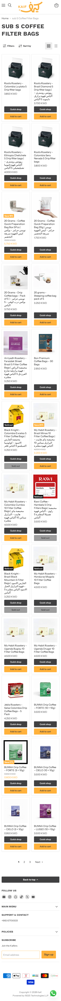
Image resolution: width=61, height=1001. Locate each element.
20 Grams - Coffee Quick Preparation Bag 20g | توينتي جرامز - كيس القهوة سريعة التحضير (44, 227)
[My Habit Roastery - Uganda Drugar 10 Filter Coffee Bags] (45, 630)
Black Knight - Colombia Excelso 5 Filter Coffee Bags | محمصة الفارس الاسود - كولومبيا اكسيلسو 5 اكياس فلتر (15, 437)
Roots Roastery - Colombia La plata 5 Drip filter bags (15, 86)
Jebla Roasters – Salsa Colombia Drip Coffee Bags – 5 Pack (15, 709)
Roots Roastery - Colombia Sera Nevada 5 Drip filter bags (45, 157)
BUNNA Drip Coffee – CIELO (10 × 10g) (45, 769)
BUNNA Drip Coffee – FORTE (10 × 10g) (45, 706)
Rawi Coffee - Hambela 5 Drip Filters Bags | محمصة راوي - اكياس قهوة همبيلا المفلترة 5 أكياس (45, 509)
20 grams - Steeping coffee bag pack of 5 (45, 295)
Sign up (48, 954)
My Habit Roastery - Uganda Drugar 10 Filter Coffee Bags (45, 648)
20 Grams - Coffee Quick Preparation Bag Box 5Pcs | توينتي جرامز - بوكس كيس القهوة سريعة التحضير (15, 228)
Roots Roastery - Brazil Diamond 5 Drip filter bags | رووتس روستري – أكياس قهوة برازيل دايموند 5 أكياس (43, 91)
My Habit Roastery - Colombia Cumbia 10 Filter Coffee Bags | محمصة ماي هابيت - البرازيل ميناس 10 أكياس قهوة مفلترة (15, 511)
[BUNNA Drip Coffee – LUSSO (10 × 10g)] (45, 811)
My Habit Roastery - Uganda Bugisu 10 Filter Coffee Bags (15, 648)
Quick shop (15, 109)
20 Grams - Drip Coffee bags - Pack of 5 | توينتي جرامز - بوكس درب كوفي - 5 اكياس (14, 299)
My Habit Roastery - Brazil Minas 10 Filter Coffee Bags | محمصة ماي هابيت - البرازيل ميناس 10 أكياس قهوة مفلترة (45, 437)
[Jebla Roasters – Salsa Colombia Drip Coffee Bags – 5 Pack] (16, 690)
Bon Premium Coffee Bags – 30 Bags (43, 361)
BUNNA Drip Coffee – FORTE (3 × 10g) (15, 769)
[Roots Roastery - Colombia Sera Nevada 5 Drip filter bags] (45, 137)
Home (5, 18)
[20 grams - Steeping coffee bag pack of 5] (45, 277)
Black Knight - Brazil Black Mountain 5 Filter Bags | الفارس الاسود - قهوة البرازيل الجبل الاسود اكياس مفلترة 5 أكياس (15, 583)
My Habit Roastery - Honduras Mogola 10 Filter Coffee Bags (45, 578)
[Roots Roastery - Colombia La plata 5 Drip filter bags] (16, 68)
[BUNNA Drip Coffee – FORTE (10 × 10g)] (45, 690)
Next (38, 862)
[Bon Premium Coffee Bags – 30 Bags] (45, 343)
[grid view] (48, 45)
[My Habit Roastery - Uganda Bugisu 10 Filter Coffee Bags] (16, 630)
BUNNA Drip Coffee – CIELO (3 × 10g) (15, 827)
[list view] (55, 45)
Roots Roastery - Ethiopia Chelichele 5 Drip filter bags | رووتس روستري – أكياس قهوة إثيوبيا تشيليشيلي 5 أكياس (15, 160)
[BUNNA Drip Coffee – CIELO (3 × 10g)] (16, 811)
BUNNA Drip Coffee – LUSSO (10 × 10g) (45, 827)
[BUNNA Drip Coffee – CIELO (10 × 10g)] (45, 752)
